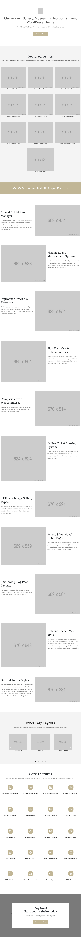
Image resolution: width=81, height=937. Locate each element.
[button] (11, 747)
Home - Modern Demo (40, 89)
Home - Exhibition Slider (67, 89)
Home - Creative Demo (40, 116)
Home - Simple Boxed (40, 143)
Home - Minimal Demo (67, 116)
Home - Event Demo (40, 171)
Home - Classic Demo (13, 116)
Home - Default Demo (13, 89)
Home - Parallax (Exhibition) (67, 143)
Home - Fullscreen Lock (13, 143)
